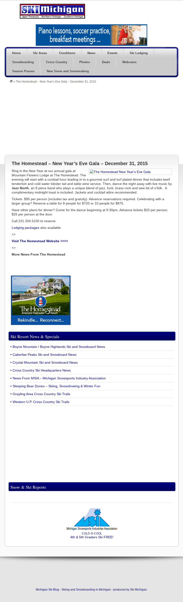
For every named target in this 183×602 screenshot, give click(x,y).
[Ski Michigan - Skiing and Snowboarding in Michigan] (11, 81)
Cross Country (56, 62)
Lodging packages (26, 228)
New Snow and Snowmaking (68, 71)
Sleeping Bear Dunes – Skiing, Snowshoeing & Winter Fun (56, 386)
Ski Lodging (139, 53)
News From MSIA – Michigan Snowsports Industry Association (59, 378)
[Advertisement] (94, 119)
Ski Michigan (138, 589)
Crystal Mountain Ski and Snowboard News (45, 362)
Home (16, 53)
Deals (106, 62)
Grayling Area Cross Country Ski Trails (41, 394)
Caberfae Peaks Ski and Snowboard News (44, 354)
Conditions (67, 53)
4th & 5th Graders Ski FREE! (91, 535)
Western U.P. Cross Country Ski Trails (41, 402)
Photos (84, 62)
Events (112, 53)
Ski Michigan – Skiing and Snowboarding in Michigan (52, 11)
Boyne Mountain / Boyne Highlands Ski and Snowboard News (59, 347)
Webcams (129, 62)
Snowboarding (23, 62)
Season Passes (23, 71)
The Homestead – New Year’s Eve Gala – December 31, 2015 (80, 163)
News (91, 53)
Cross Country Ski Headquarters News (42, 370)
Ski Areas (40, 53)
